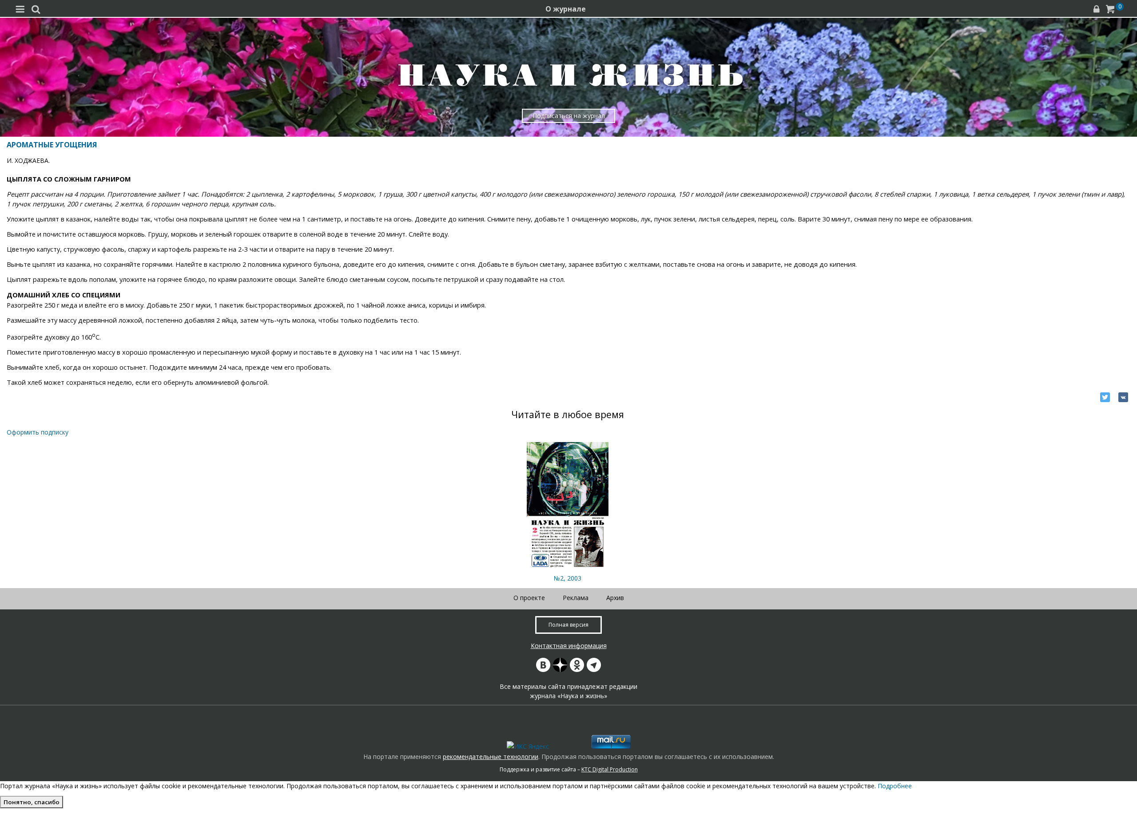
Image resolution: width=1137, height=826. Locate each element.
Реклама (575, 597)
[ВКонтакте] (1123, 397)
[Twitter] (1105, 397)
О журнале (565, 9)
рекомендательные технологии (490, 756)
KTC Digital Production (609, 769)
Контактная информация (569, 645)
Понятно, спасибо (32, 802)
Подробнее (895, 786)
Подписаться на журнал (569, 115)
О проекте (529, 597)
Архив (615, 597)
